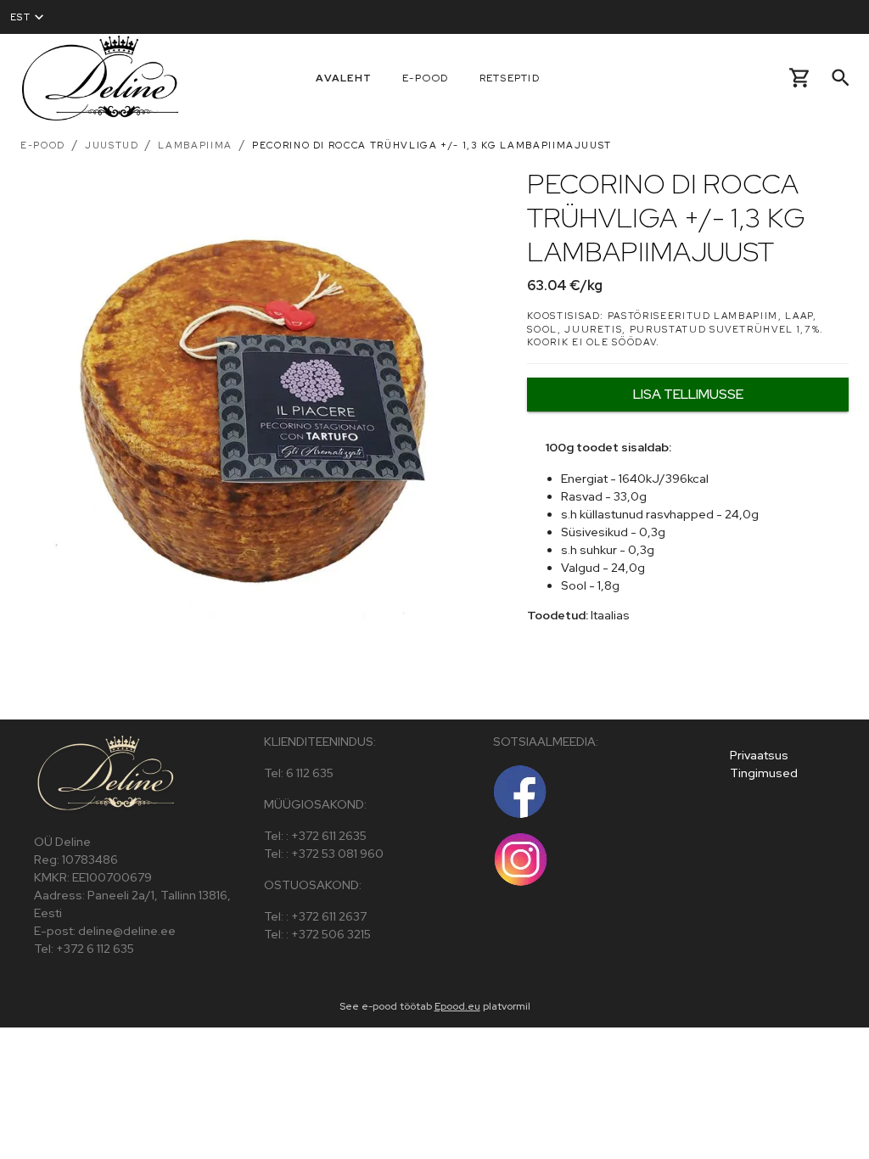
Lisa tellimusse (688, 394)
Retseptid (509, 78)
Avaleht (344, 78)
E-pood (425, 78)
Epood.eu (457, 1006)
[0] (800, 77)
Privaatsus (759, 755)
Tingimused (764, 773)
